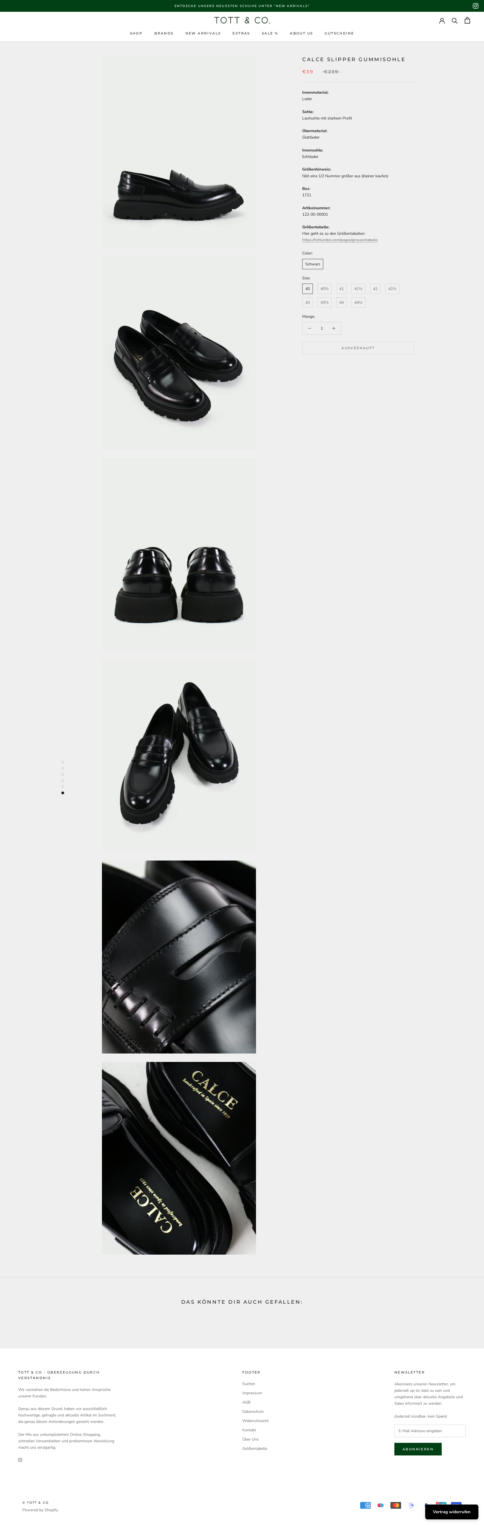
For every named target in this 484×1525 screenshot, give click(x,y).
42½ (392, 288)
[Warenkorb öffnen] (467, 20)
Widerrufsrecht (255, 1420)
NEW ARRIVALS (203, 33)
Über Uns (250, 1439)
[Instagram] (475, 6)
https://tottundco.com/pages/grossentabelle (340, 240)
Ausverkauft (358, 348)
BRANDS (163, 33)
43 (307, 302)
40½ (324, 288)
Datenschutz (253, 1411)
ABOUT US (301, 33)
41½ (358, 288)
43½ (324, 302)
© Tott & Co (35, 1503)
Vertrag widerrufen (452, 1512)
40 (307, 288)
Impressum (252, 1393)
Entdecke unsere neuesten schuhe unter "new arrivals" (242, 6)
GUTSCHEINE (339, 33)
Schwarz (312, 264)
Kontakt (249, 1430)
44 (341, 302)
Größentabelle (254, 1448)
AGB (246, 1402)
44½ (358, 302)
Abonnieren (418, 1449)
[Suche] (455, 20)
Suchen (248, 1383)
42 (375, 288)
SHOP (136, 33)
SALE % (270, 33)
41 (341, 288)
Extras (241, 33)
